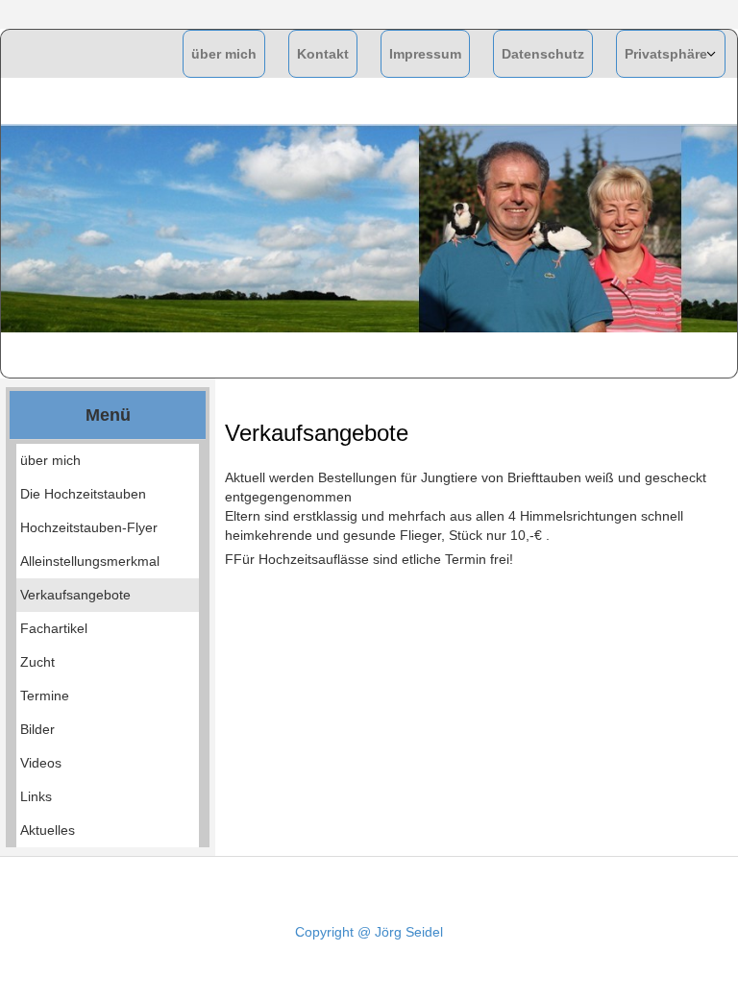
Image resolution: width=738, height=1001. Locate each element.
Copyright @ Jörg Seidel (369, 932)
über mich (224, 53)
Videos (41, 762)
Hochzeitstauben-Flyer (89, 527)
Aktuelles (47, 830)
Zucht (37, 662)
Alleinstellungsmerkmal (90, 561)
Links (36, 796)
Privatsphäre (666, 53)
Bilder (37, 729)
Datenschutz (543, 53)
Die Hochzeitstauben (83, 493)
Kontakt (323, 53)
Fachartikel (53, 628)
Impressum (425, 53)
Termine (44, 695)
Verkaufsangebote (75, 594)
